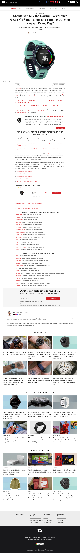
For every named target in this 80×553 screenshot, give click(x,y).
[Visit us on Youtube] (53, 2)
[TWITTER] (14, 314)
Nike (17, 239)
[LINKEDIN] (18, 314)
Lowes (18, 270)
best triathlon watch (31, 95)
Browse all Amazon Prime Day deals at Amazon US (29, 203)
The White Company (21, 247)
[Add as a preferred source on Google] (40, 544)
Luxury (45, 5)
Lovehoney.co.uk (20, 229)
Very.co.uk (18, 227)
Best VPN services (34, 522)
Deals (20, 8)
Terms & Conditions (40, 305)
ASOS (17, 242)
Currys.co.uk (19, 219)
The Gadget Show (53, 8)
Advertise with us (45, 537)
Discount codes (60, 522)
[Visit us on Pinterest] (51, 2)
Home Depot (19, 265)
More (54, 5)
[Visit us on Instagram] (55, 2)
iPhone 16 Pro (33, 515)
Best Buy (18, 258)
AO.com (18, 217)
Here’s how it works (55, 35)
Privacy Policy (48, 305)
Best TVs (46, 518)
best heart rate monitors (52, 154)
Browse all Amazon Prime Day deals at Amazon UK (29, 201)
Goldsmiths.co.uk (20, 232)
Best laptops (46, 515)
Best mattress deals (61, 518)
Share (18, 84)
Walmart (18, 285)
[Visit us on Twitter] (49, 2)
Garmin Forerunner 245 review (24, 176)
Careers (53, 537)
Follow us (56, 84)
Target (17, 283)
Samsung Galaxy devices (35, 518)
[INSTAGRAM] (16, 314)
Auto (50, 5)
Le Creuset (19, 237)
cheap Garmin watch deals (29, 109)
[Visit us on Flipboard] (57, 2)
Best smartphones (48, 520)
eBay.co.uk (19, 224)
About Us (47, 535)
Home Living (38, 5)
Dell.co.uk (18, 222)
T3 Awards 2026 (42, 8)
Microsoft (18, 275)
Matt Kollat (34, 32)
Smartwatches (41, 13)
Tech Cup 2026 (64, 8)
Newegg (18, 278)
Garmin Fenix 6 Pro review (23, 174)
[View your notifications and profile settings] (68, 2)
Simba (17, 249)
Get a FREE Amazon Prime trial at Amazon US (28, 208)
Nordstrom (19, 280)
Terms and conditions (56, 535)
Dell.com (18, 260)
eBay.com (18, 263)
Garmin (19, 88)
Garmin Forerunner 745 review (24, 171)
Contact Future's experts (37, 535)
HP (17, 268)
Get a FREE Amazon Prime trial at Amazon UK (28, 206)
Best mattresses (47, 522)
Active (32, 5)
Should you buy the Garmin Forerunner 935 (27, 181)
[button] (40, 193)
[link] (19, 121)
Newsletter (62, 84)
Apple (17, 255)
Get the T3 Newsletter (30, 8)
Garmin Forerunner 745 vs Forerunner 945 (27, 179)
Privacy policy (28, 537)
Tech (28, 5)
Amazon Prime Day (21, 112)
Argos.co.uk (19, 214)
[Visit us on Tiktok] (59, 2)
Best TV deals (60, 520)
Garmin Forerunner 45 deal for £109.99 (34, 110)
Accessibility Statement (24, 535)
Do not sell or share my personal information (40, 539)
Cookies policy (36, 537)
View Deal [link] (56, 192)
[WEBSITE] (21, 314)
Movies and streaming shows (36, 520)
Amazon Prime (42, 109)
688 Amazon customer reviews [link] (25, 187)
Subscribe (72, 1)
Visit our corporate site (54, 549)
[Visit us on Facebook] (47, 2)
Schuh (17, 244)
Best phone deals (61, 515)
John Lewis (19, 234)
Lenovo (18, 273)
